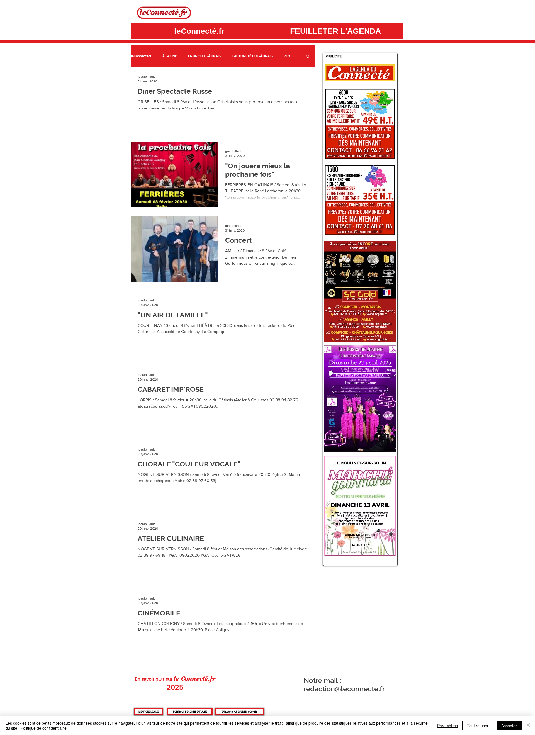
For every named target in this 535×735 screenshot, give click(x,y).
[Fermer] (528, 726)
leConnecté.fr (141, 56)
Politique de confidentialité (44, 728)
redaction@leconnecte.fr (344, 689)
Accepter (509, 725)
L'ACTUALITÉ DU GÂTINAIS (252, 56)
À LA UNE (169, 56)
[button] (335, 31)
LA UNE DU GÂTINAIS (204, 56)
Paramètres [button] (447, 725)
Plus (287, 56)
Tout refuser (477, 725)
